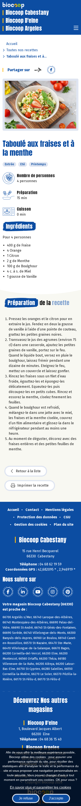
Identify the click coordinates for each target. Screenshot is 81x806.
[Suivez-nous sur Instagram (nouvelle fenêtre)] (52, 591)
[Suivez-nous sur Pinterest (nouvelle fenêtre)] (67, 591)
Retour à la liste (28, 471)
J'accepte (56, 798)
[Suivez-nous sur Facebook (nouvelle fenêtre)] (8, 591)
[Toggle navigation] (76, 29)
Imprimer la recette (33, 485)
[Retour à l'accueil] (20, 5)
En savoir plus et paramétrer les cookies (40, 787)
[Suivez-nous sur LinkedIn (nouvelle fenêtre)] (22, 591)
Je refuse (26, 798)
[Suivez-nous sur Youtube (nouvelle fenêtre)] (37, 591)
